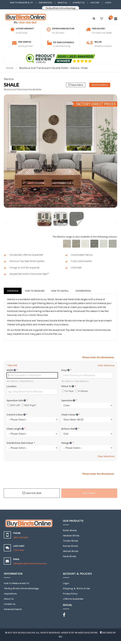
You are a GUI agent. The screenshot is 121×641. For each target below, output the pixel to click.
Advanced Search (13, 609)
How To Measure (34, 290)
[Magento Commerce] (25, 17)
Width (9, 370)
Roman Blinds (70, 545)
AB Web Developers (86, 632)
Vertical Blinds (70, 551)
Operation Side (14, 400)
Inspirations (45, 2)
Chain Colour (68, 414)
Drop (64, 370)
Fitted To (66, 386)
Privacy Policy (70, 593)
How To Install (60, 290)
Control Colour (14, 414)
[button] (45, 219)
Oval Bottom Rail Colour (19, 442)
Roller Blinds (70, 530)
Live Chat (94, 2)
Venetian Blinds (71, 535)
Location (11, 386)
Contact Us (78, 2)
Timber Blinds (70, 540)
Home (9, 68)
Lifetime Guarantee (73, 598)
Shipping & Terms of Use (76, 588)
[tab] (13, 291)
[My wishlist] (101, 18)
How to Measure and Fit (16, 583)
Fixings (65, 442)
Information (83, 290)
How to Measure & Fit (21, 2)
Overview (12, 290)
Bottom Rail (68, 428)
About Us (62, 2)
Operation (66, 400)
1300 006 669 (28, 22)
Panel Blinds (69, 556)
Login (108, 2)
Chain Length (13, 428)
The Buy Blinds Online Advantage (60, 8)
